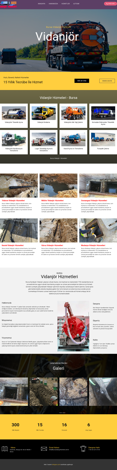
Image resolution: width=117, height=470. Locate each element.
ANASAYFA (41, 4)
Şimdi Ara (111, 3)
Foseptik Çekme (103, 149)
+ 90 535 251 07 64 (94, 449)
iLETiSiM (76, 4)
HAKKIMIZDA (53, 4)
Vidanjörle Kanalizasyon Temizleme (13, 150)
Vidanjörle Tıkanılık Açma (14, 122)
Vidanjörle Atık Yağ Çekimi (73, 122)
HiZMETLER (66, 4)
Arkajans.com (56, 464)
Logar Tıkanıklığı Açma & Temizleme (43, 150)
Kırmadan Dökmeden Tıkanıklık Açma (103, 123)
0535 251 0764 (81, 81)
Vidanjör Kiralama (43, 122)
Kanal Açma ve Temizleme (73, 149)
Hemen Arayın (107, 81)
